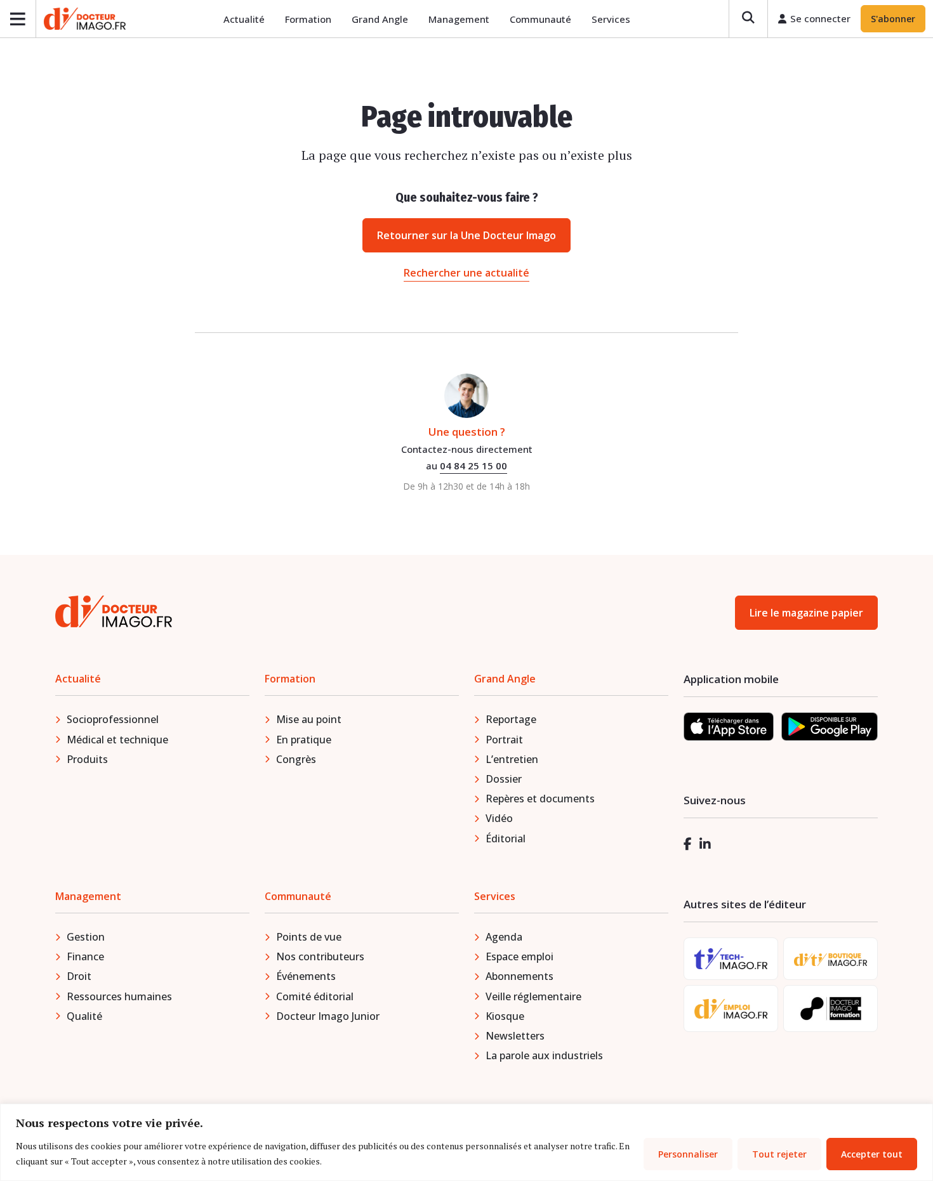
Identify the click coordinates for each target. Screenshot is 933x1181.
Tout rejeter (779, 1154)
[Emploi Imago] (730, 1009)
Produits (87, 759)
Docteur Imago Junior (328, 1016)
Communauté (540, 19)
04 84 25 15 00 (473, 465)
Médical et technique (117, 740)
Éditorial (506, 838)
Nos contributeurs (320, 956)
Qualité (84, 1016)
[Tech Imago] (730, 958)
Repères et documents (540, 799)
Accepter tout (872, 1154)
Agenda (504, 937)
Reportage (511, 719)
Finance (85, 956)
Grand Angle (380, 19)
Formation (308, 19)
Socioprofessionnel (113, 719)
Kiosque (505, 1016)
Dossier (504, 779)
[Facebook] (688, 843)
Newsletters (515, 1036)
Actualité (244, 19)
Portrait (504, 740)
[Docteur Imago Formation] (831, 1008)
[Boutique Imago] (830, 958)
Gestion (86, 937)
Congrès (296, 759)
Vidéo (499, 818)
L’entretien (512, 759)
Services (611, 19)
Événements (306, 976)
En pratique (303, 740)
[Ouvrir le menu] (18, 18)
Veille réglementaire (533, 996)
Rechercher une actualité (466, 273)
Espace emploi (519, 956)
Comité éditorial (315, 996)
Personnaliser (688, 1154)
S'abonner (893, 19)
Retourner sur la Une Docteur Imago (466, 235)
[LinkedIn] (705, 843)
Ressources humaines (119, 996)
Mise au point (308, 719)
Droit (79, 976)
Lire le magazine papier (806, 613)
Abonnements (519, 976)
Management (458, 19)
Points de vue (308, 937)
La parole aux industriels (544, 1055)
